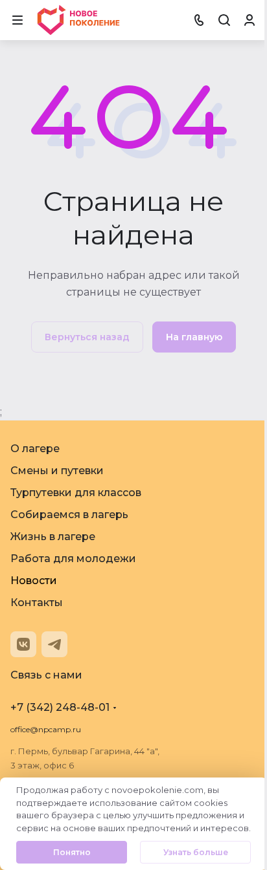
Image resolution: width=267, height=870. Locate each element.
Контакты (36, 602)
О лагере (35, 448)
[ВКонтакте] (23, 644)
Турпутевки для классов (75, 492)
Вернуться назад (87, 337)
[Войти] (249, 20)
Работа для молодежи (73, 558)
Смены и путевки (57, 470)
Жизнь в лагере (52, 536)
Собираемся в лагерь (69, 514)
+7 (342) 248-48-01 (60, 707)
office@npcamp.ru (45, 729)
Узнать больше (195, 852)
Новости (33, 580)
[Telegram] (54, 644)
